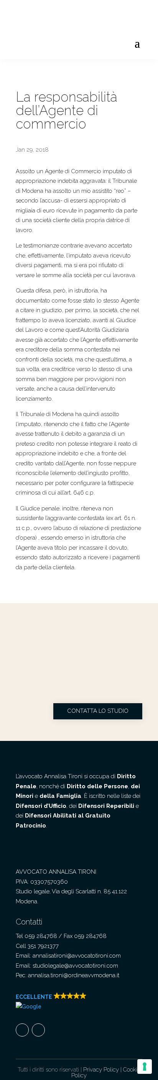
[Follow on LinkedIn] (38, 1030)
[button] (73, 1002)
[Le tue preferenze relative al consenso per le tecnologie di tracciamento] (144, 1066)
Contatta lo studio (97, 710)
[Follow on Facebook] (22, 1030)
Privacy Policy (101, 1069)
